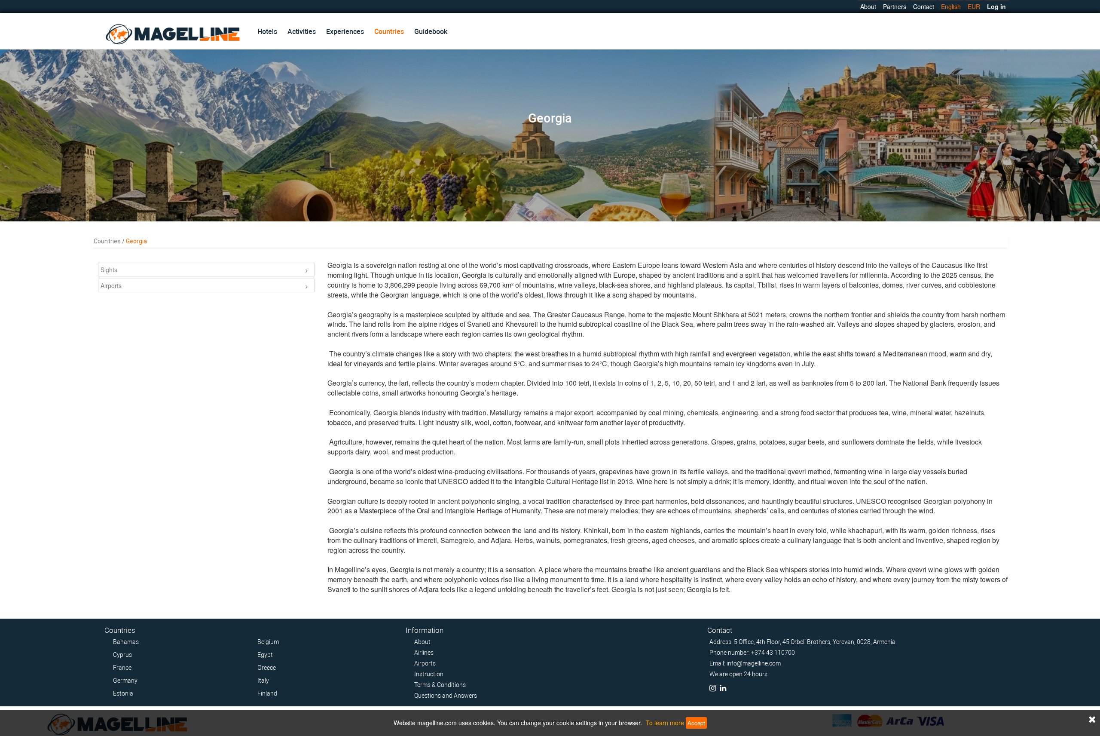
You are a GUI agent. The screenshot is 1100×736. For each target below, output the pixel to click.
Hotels (267, 32)
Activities (301, 32)
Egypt (265, 654)
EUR (974, 6)
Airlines (424, 652)
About (868, 6)
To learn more (665, 722)
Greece (266, 667)
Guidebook (430, 32)
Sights (109, 269)
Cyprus (122, 654)
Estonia (123, 693)
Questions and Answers (445, 695)
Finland (267, 693)
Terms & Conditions (440, 684)
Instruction (428, 674)
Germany (125, 680)
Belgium (268, 641)
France (122, 667)
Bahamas (126, 641)
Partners (894, 6)
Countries (389, 32)
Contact (923, 6)
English (951, 6)
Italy (263, 680)
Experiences (345, 32)
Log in (996, 6)
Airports (111, 285)
